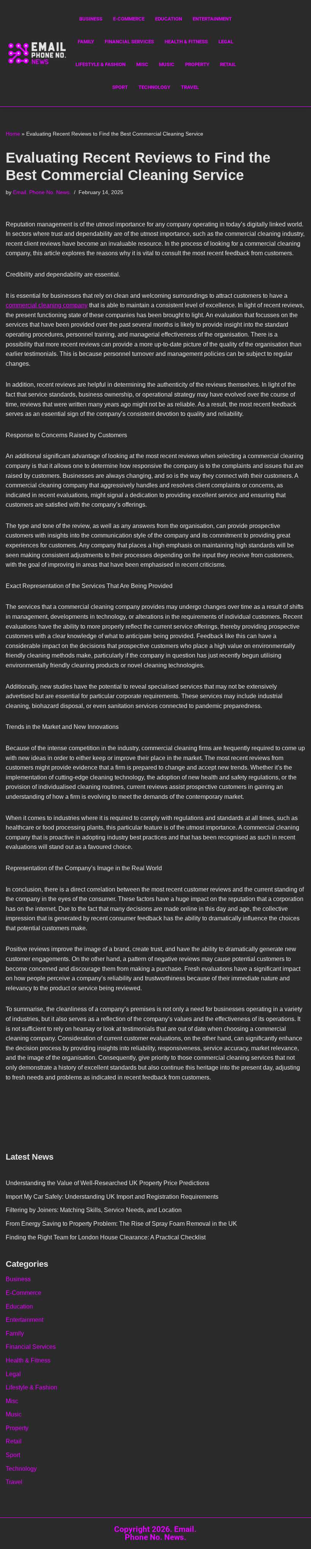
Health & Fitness (186, 41)
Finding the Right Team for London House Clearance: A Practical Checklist (106, 1237)
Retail (228, 64)
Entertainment (212, 19)
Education (168, 19)
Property (197, 64)
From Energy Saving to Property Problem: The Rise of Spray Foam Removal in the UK (121, 1223)
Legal (225, 41)
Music (166, 64)
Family (86, 41)
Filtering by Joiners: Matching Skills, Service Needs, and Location (94, 1210)
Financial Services (129, 41)
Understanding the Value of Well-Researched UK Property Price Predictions (107, 1183)
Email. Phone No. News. (42, 192)
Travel (190, 87)
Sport (120, 87)
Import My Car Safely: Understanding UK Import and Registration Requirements (112, 1196)
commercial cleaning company (47, 305)
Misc (142, 64)
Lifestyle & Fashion (100, 64)
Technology (154, 87)
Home (13, 134)
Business (90, 19)
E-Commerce (129, 19)
